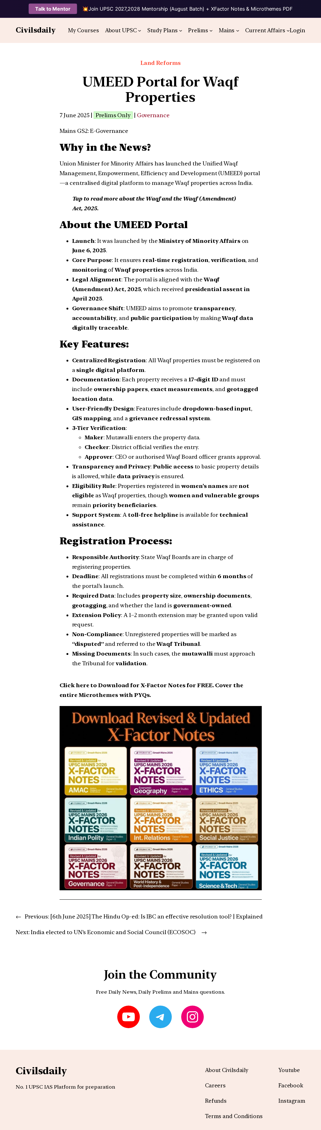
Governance (153, 115)
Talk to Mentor (53, 9)
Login (297, 30)
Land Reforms (160, 63)
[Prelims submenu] (211, 30)
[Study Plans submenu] (180, 30)
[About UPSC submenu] (139, 30)
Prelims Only (113, 115)
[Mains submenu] (237, 30)
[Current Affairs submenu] (288, 30)
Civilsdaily (36, 30)
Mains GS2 (74, 131)
